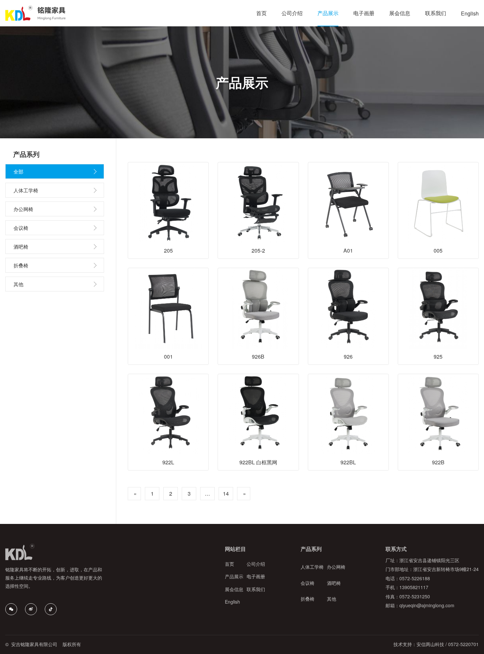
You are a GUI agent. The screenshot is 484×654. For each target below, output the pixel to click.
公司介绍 (256, 564)
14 (226, 493)
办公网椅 (23, 208)
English (232, 602)
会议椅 (20, 227)
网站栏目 (235, 549)
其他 (18, 284)
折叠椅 (20, 265)
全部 (18, 171)
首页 (229, 564)
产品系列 (311, 549)
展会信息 (234, 589)
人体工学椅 (25, 190)
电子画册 (256, 577)
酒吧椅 (20, 246)
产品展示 (234, 577)
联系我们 (256, 589)
